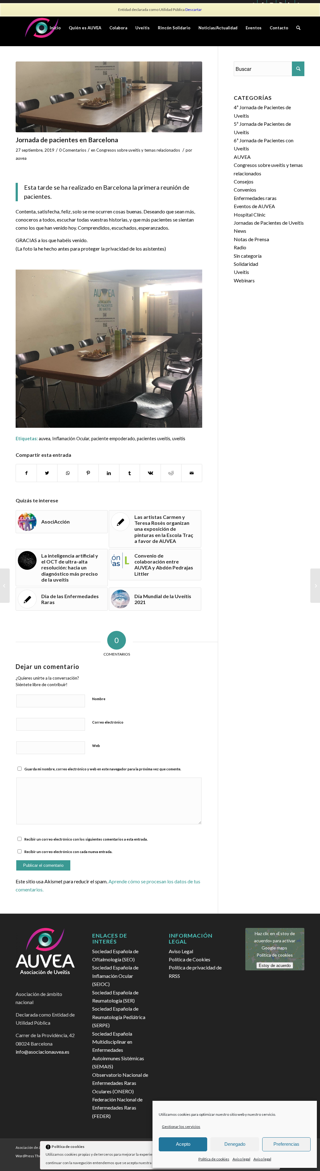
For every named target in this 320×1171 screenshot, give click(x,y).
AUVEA (242, 157)
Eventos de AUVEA (254, 206)
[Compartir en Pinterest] (88, 473)
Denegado (234, 1144)
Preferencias (286, 1144)
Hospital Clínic (250, 214)
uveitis (178, 438)
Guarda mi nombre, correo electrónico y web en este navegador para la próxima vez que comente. (102, 769)
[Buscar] (298, 27)
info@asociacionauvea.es (42, 1052)
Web (96, 746)
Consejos (243, 181)
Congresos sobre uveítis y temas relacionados (138, 150)
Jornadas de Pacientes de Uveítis (269, 223)
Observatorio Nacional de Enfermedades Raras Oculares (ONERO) (120, 1083)
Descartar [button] (193, 9)
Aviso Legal (181, 951)
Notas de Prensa (251, 239)
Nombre (98, 699)
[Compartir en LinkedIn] (109, 473)
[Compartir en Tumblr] (129, 473)
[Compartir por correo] (192, 473)
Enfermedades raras (255, 198)
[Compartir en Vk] (150, 473)
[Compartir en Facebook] (26, 473)
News (240, 231)
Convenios (245, 190)
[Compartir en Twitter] (47, 473)
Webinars (244, 280)
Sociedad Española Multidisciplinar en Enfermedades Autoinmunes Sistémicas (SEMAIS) (118, 1050)
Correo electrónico (107, 722)
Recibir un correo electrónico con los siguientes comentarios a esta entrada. (86, 839)
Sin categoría (248, 256)
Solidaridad (246, 264)
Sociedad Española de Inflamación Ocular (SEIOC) (115, 975)
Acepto (183, 1144)
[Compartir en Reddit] (171, 473)
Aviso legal (241, 1159)
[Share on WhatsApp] (68, 473)
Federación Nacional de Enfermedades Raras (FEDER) (117, 1107)
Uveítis (241, 272)
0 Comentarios (72, 150)
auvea (21, 158)
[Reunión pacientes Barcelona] (109, 96)
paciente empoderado (113, 438)
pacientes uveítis (153, 438)
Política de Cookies (189, 959)
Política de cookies (213, 1159)
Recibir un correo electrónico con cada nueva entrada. (68, 852)
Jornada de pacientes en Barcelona (67, 140)
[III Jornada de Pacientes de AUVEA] (315, 585)
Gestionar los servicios (181, 1126)
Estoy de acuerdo (275, 965)
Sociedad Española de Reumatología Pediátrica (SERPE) (118, 1017)
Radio (240, 247)
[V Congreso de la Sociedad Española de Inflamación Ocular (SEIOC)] (5, 585)
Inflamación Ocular (70, 438)
